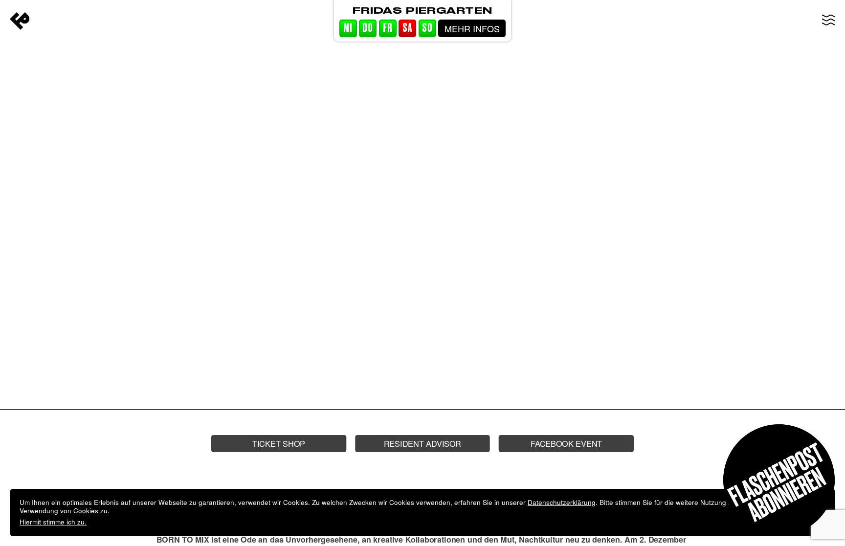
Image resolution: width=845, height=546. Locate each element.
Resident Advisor (422, 443)
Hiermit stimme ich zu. (53, 521)
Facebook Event (566, 443)
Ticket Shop (278, 443)
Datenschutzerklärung (562, 502)
